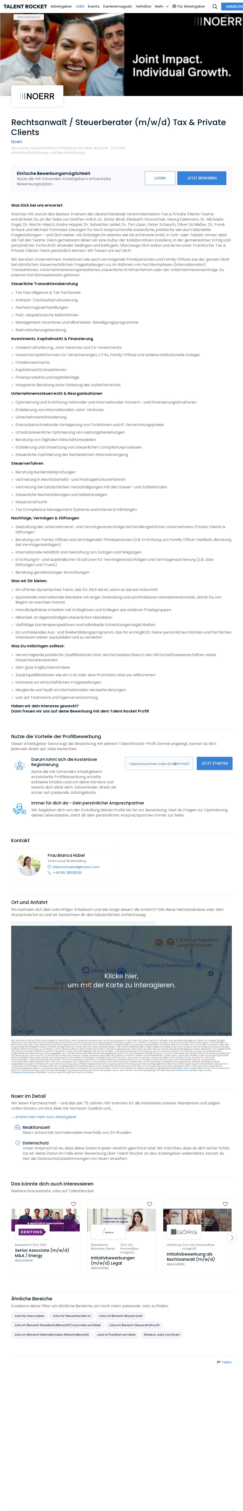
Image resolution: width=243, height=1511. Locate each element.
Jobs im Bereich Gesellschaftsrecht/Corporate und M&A (57, 1325)
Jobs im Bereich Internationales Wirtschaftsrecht (51, 1334)
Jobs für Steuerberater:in (71, 1316)
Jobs (79, 6)
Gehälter (143, 6)
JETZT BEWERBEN (202, 178)
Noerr (16, 141)
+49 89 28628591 (67, 872)
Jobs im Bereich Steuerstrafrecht (134, 1325)
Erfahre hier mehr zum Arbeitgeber (46, 1117)
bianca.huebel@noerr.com (76, 867)
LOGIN (160, 178)
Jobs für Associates (29, 1316)
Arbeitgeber (61, 6)
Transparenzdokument (24, 1072)
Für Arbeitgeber (191, 6)
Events (94, 6)
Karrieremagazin (117, 6)
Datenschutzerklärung (189, 1070)
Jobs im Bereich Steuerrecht (120, 1316)
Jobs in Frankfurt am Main (116, 1334)
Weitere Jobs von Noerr (162, 1334)
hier (26, 1158)
